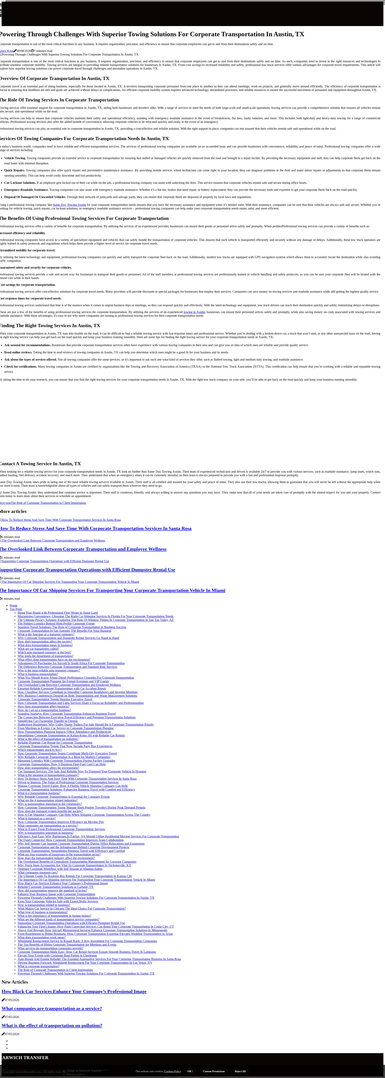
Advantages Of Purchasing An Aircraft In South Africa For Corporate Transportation (71, 663)
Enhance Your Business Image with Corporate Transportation (56, 894)
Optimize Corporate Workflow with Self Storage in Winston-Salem (60, 869)
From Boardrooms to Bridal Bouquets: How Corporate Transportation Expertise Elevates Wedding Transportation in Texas (95, 933)
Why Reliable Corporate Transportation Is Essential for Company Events (64, 796)
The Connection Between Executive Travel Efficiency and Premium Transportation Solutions (77, 717)
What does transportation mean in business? (45, 645)
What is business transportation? (38, 674)
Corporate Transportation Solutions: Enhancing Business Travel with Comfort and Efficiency (76, 789)
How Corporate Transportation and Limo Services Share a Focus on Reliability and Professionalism (81, 703)
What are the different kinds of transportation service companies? (58, 919)
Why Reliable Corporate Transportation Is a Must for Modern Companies (64, 757)
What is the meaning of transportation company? (48, 775)
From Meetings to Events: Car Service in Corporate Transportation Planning (66, 728)
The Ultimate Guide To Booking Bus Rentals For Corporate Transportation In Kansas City (75, 876)
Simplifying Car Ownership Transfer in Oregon (48, 721)
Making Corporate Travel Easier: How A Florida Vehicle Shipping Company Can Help (73, 786)
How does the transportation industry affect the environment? (56, 858)
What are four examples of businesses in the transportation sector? (59, 854)
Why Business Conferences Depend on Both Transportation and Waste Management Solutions (77, 695)
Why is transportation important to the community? (50, 804)
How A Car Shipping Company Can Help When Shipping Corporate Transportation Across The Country (84, 814)
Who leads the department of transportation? (45, 656)
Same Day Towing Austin (69, 204)
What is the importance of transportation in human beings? (54, 915)
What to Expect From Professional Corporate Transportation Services (61, 829)
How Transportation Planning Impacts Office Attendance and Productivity (64, 731)
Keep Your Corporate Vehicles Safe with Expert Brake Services (58, 901)
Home (13, 605)
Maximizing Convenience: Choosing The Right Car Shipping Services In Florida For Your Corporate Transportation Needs (95, 616)
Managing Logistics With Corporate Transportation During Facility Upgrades (66, 760)
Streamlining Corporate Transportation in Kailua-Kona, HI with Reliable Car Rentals (71, 735)
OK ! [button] (190, 1071)
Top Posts (16, 609)
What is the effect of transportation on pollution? (48, 739)
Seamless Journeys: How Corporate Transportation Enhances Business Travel (67, 713)
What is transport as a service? (37, 818)
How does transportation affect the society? (45, 641)
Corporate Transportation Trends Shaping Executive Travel (55, 699)
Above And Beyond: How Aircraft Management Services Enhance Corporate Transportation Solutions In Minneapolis (92, 930)
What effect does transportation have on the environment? (54, 659)
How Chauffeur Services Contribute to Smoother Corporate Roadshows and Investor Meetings (78, 692)
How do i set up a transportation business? (44, 710)
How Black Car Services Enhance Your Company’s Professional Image (63, 883)
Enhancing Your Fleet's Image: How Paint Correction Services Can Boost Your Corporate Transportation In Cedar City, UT (96, 926)
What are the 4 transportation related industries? (48, 800)
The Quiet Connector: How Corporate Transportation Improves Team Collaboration (71, 840)
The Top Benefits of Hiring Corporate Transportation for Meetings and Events (67, 944)
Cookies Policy (172, 1071)
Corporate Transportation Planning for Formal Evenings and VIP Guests (63, 681)
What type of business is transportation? (43, 912)
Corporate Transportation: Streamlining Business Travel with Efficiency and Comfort (71, 850)
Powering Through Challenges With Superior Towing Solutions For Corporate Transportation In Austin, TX (86, 897)
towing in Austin (194, 312)
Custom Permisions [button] (214, 1071)
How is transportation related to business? (44, 905)
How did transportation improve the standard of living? (52, 890)
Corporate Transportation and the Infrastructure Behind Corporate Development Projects (73, 847)
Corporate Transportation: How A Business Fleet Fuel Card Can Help (62, 764)
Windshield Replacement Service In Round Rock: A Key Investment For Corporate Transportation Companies (87, 941)
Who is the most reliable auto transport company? (49, 670)
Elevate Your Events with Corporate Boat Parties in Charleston (57, 955)
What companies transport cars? (38, 872)
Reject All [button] (240, 1071)
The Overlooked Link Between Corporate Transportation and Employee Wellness (69, 685)
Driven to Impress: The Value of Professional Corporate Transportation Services (68, 782)
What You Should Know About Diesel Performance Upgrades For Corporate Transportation (76, 677)
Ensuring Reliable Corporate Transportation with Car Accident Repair (62, 688)
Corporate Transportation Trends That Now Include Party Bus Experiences (65, 746)
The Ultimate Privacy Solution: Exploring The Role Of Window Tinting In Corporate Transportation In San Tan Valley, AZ (96, 620)
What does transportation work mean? (42, 937)
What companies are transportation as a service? (48, 825)
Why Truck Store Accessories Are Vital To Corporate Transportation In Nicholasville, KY (74, 865)
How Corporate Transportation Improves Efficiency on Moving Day (61, 822)
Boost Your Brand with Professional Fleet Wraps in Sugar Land (58, 612)
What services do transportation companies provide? (50, 948)
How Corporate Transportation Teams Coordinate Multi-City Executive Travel (67, 753)
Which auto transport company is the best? (44, 652)
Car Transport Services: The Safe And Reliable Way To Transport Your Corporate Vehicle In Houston (82, 771)
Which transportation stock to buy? (40, 749)
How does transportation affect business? (43, 706)
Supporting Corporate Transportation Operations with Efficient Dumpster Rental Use (71, 923)
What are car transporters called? (38, 648)
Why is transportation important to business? (46, 832)
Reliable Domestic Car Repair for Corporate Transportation (55, 742)
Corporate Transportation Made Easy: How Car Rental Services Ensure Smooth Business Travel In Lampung (87, 952)
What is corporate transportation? (38, 966)
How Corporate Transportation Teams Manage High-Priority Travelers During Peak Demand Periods (81, 807)
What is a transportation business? (39, 793)
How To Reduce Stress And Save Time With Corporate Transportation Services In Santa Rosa (77, 778)
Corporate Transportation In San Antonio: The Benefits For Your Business (64, 630)
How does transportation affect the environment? (48, 768)
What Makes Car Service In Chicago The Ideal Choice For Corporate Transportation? (72, 908)
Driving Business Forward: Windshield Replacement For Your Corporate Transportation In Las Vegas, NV (85, 962)
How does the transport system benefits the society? (50, 811)
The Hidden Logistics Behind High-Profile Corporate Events (56, 623)
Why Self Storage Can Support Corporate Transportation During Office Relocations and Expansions (81, 843)
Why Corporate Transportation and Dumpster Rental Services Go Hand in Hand (68, 638)
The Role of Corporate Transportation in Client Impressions (55, 970)
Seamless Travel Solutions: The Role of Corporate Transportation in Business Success (72, 627)
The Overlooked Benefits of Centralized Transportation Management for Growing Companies (77, 861)
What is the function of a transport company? (46, 634)
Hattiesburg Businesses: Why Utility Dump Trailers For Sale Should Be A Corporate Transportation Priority (86, 724)
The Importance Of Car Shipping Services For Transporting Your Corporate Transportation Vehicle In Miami (86, 879)
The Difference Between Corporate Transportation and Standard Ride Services (67, 666)
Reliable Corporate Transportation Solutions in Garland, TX (55, 887)
